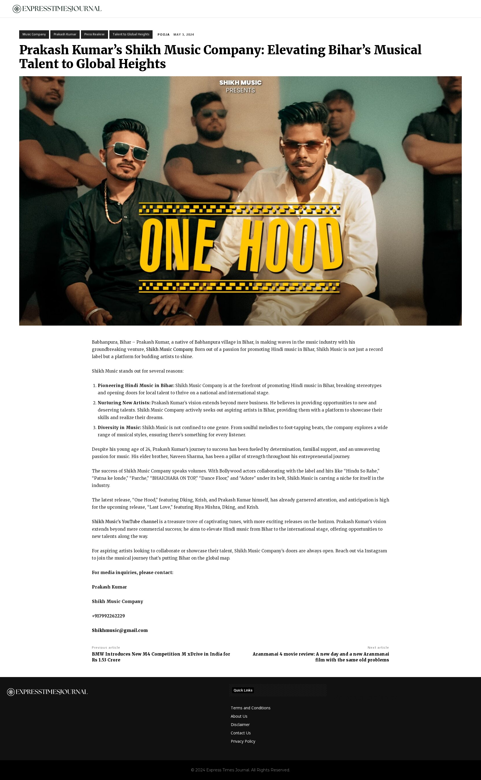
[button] (467, 9)
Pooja (164, 34)
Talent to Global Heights (131, 34)
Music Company (34, 34)
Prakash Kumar (65, 34)
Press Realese (94, 34)
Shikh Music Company (169, 349)
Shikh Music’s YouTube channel (125, 521)
